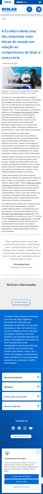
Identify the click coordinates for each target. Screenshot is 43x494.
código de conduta (34, 183)
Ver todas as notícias (21, 302)
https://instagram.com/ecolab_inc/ (25, 428)
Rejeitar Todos (21, 481)
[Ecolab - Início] (8, 10)
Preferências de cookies (21, 436)
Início (4, 19)
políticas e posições (10, 185)
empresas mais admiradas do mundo (16, 214)
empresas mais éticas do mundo (26, 112)
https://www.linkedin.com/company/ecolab (13, 428)
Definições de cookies (21, 487)
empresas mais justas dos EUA (19, 219)
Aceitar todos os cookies (22, 476)
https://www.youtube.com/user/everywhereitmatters (31, 428)
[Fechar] (38, 451)
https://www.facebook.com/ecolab (19, 428)
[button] (29, 9)
